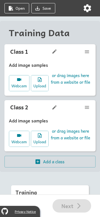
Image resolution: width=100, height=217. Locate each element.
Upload (39, 86)
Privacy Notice (25, 211)
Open (20, 8)
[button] (87, 8)
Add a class (53, 161)
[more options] (87, 52)
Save (46, 8)
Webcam (19, 86)
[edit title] (54, 51)
